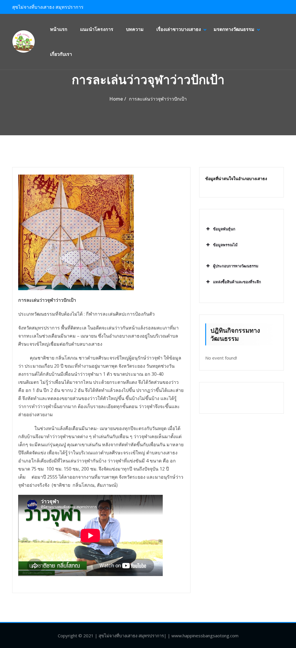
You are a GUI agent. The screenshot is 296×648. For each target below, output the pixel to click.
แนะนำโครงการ (96, 29)
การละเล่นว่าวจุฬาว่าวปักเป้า (158, 99)
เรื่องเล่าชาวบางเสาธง (178, 29)
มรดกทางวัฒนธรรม (234, 29)
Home (116, 99)
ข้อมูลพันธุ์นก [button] (224, 229)
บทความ (135, 29)
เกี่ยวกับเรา (61, 54)
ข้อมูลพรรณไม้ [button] (225, 244)
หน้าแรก (58, 29)
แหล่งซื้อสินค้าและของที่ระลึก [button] (237, 281)
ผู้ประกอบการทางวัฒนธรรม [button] (235, 266)
